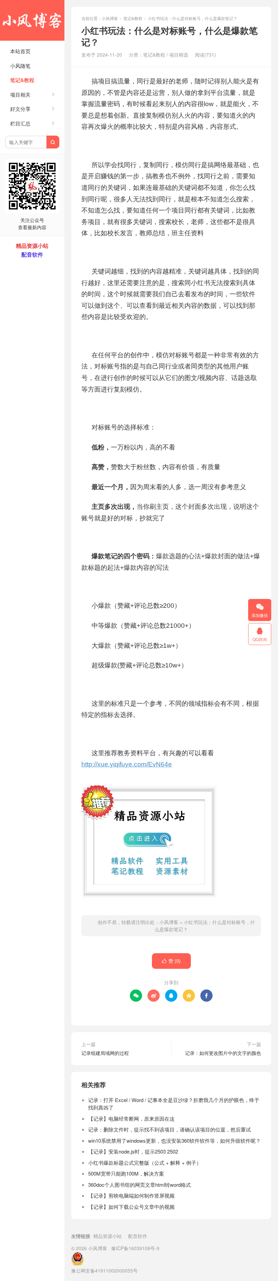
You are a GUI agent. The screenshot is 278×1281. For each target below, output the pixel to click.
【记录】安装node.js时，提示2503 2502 (133, 1151)
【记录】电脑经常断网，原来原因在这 (131, 1118)
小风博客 (32, 20)
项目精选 (178, 54)
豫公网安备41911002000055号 (104, 1270)
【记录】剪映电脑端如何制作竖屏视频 (131, 1195)
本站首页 (20, 51)
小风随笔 (20, 65)
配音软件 (137, 1236)
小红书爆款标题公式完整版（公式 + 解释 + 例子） (144, 1162)
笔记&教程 (22, 80)
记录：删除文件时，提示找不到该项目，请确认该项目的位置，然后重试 (169, 1129)
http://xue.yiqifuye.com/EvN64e (126, 764)
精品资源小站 (107, 1236)
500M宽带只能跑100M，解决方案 (126, 1173)
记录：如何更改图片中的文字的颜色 (223, 1052)
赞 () (171, 960)
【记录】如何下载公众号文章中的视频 (131, 1206)
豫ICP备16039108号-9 (135, 1248)
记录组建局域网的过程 (105, 1052)
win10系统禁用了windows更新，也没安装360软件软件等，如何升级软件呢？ (174, 1140)
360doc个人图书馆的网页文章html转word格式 (139, 1184)
